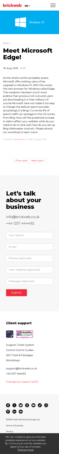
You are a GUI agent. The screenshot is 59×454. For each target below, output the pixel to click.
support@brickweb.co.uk (21, 368)
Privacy (9, 431)
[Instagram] (46, 405)
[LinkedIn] (14, 412)
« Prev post (21, 160)
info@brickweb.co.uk (22, 217)
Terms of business (14, 425)
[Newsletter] (21, 412)
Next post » (38, 160)
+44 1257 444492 (20, 223)
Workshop (19, 139)
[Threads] (27, 405)
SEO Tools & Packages (19, 355)
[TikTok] (40, 405)
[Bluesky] (21, 405)
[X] (14, 405)
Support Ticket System (20, 345)
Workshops (13, 360)
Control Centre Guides (19, 350)
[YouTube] (33, 405)
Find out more (26, 450)
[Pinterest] (8, 412)
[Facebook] (8, 405)
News (6, 43)
